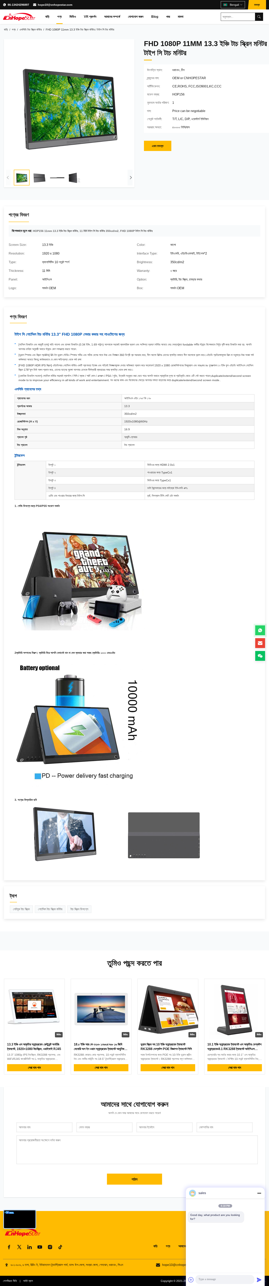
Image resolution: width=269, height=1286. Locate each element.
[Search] (259, 17)
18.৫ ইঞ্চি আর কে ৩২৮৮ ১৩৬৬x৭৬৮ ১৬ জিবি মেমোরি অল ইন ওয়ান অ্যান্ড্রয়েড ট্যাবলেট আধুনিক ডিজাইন (99, 1049)
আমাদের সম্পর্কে (112, 16)
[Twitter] (19, 1247)
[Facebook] (9, 1247)
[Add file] (191, 1279)
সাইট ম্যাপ (28, 1280)
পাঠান (134, 1179)
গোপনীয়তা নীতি (10, 1280)
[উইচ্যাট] (260, 656)
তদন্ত (257, 4)
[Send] (259, 1279)
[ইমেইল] (260, 643)
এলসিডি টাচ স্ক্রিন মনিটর (30, 29)
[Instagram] (50, 1247)
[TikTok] (60, 1247)
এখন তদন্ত (157, 146)
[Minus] (259, 1193)
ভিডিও (73, 16)
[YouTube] (40, 1247)
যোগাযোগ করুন (135, 16)
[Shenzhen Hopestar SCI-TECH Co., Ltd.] (19, 17)
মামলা (180, 16)
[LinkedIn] (29, 1247)
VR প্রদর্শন (90, 16)
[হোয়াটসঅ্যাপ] (260, 630)
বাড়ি (47, 16)
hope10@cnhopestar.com (55, 4)
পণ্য (59, 16)
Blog (154, 16)
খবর (168, 16)
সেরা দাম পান (34, 1067)
